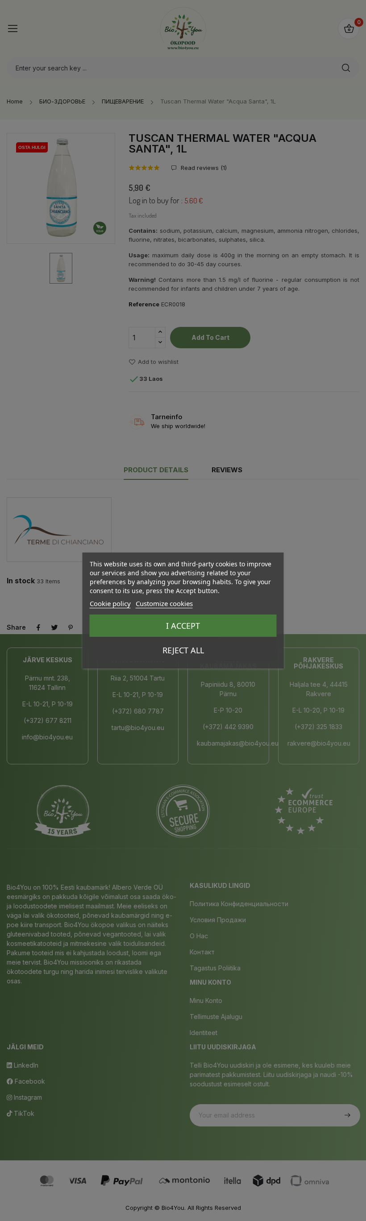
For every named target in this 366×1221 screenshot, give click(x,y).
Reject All (183, 650)
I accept (183, 625)
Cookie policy (110, 603)
